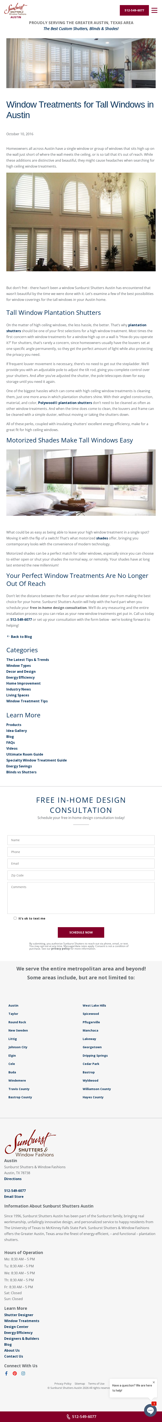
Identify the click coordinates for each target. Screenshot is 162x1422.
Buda (12, 1072)
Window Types (18, 665)
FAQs (10, 742)
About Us (12, 1350)
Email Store (14, 1196)
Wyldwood (90, 1080)
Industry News (18, 689)
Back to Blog (21, 636)
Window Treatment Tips (27, 701)
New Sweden (18, 1030)
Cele (11, 1064)
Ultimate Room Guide (24, 754)
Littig (12, 1039)
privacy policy (60, 948)
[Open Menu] (154, 10)
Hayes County (93, 1097)
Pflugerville (91, 1022)
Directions (13, 1178)
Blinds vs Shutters (21, 772)
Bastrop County (20, 1097)
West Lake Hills (94, 1005)
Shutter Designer (18, 1315)
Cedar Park (91, 1064)
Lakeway (89, 1039)
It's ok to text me (32, 918)
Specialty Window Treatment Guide (36, 760)
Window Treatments (21, 1320)
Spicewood (91, 1014)
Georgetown (92, 1047)
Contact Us (13, 1356)
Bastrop (89, 1072)
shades (102, 538)
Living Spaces (17, 695)
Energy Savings (19, 766)
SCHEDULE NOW (81, 932)
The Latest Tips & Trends (27, 659)
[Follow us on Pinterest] (15, 1374)
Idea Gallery (16, 730)
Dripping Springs (95, 1056)
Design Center (16, 1326)
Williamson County (97, 1089)
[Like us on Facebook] (6, 1374)
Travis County (19, 1089)
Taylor (13, 1014)
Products (13, 724)
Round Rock (17, 1022)
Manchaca (90, 1030)
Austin (13, 1005)
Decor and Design (21, 671)
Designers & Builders (21, 1338)
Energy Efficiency (20, 677)
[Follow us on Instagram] (23, 1374)
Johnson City (17, 1047)
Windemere (17, 1080)
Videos (12, 748)
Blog (10, 736)
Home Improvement (23, 683)
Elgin (12, 1056)
